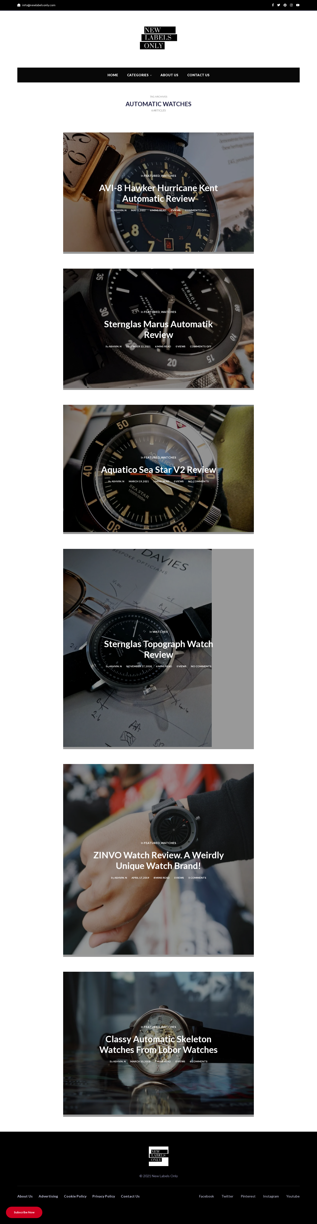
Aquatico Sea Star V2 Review (158, 469)
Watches (168, 176)
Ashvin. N (120, 210)
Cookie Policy (75, 1196)
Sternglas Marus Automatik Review (158, 329)
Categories (138, 75)
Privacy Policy (103, 1196)
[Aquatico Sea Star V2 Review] (158, 530)
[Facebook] (273, 5)
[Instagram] (290, 5)
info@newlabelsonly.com (38, 5)
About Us (169, 75)
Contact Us (198, 75)
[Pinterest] (283, 5)
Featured (152, 176)
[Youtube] (296, 5)
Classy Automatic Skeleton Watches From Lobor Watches (158, 1044)
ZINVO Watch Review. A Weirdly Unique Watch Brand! (158, 860)
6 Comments (199, 1061)
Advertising (48, 1196)
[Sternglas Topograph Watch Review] (137, 745)
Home (112, 75)
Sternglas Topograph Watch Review (158, 649)
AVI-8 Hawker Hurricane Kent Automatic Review (158, 193)
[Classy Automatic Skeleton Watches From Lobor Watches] (158, 1113)
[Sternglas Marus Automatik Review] (158, 386)
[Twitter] (277, 5)
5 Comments (197, 877)
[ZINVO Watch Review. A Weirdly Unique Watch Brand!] (158, 953)
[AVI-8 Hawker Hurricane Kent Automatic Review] (158, 250)
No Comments (198, 481)
